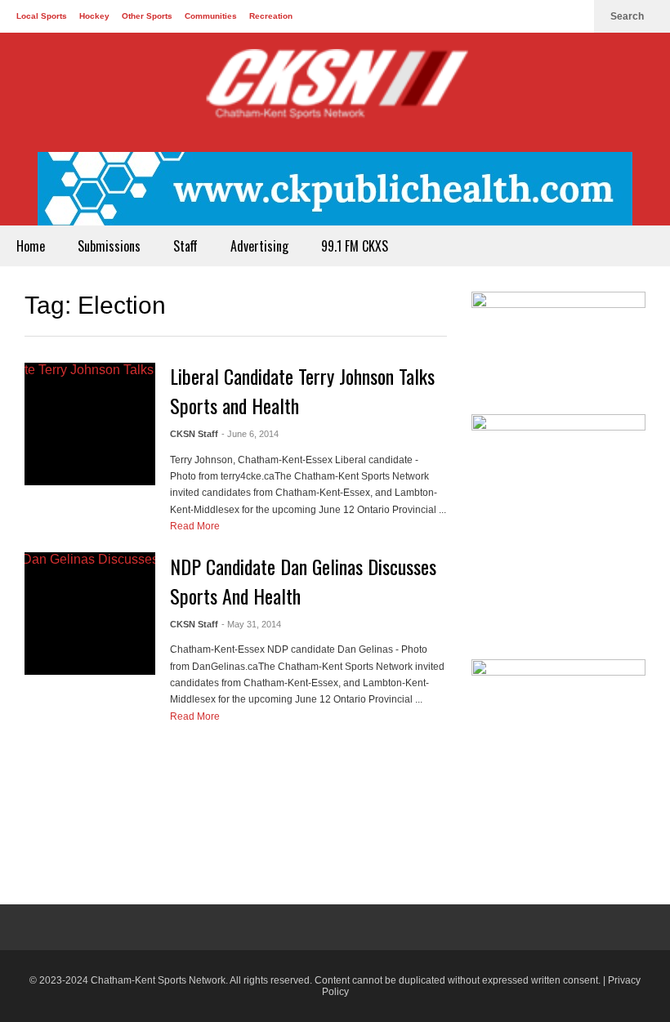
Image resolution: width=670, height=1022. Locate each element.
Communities (211, 15)
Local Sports (41, 15)
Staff (185, 246)
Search (628, 16)
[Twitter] (547, 16)
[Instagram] (573, 16)
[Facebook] (521, 16)
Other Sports (147, 15)
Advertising (259, 246)
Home (30, 246)
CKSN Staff (194, 434)
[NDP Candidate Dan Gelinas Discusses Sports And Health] (90, 613)
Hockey (94, 15)
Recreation (271, 15)
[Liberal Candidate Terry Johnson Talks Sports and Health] (90, 424)
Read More (196, 526)
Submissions (109, 246)
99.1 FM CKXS (354, 246)
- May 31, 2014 (251, 624)
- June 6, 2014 (250, 434)
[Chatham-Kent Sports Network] (335, 92)
